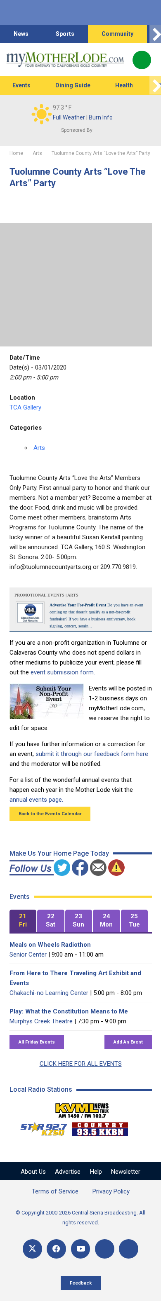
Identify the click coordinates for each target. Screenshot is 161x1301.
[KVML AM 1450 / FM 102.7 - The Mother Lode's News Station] (82, 1108)
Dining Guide (72, 85)
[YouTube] (80, 1249)
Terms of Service (55, 1191)
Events (21, 85)
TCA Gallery (25, 407)
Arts (39, 448)
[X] (32, 1249)
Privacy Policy (111, 1191)
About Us (33, 1171)
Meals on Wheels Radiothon (50, 944)
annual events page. (36, 799)
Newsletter (125, 1171)
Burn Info (101, 117)
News (21, 33)
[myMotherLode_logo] (65, 59)
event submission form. (63, 672)
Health (124, 85)
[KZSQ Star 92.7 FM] (40, 1127)
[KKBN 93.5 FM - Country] (99, 1127)
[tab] (23, 921)
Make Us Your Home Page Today (59, 853)
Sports (65, 33)
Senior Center (28, 954)
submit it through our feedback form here (92, 754)
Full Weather (69, 117)
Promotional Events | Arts (46, 595)
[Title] (128, 1249)
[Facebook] (56, 1249)
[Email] (104, 1249)
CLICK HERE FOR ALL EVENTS (81, 1063)
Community (117, 33)
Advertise (67, 1171)
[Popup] (142, 60)
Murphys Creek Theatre (41, 1021)
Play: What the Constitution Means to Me (68, 1011)
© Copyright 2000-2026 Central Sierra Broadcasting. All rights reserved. (80, 1218)
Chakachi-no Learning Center (48, 993)
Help (96, 1171)
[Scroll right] (155, 34)
